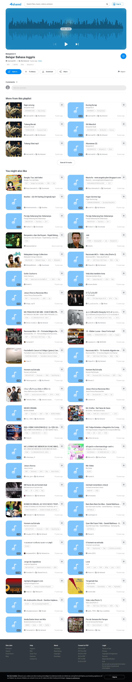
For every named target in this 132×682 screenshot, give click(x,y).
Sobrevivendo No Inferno (44, 567)
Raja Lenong (41, 111)
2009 (40, 625)
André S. (29, 284)
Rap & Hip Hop (29, 375)
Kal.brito (90, 630)
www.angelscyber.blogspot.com (96, 183)
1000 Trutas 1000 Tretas (100, 260)
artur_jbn (29, 476)
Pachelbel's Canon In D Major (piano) (50, 356)
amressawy (92, 496)
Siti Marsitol (103, 130)
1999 (100, 567)
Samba (27, 625)
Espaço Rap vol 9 (97, 279)
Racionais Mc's (35, 298)
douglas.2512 (30, 534)
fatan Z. (28, 361)
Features (33, 656)
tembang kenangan (93, 202)
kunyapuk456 (30, 553)
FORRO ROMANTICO (31, 510)
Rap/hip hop (29, 221)
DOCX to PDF (82, 654)
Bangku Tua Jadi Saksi (37, 183)
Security (105, 656)
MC (94, 433)
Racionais (39, 375)
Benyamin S (90, 111)
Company (57, 648)
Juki (106, 241)
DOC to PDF (81, 648)
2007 (41, 414)
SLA (103, 661)
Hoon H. (90, 572)
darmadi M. (12, 61)
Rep (88, 625)
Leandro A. (91, 399)
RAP (26, 414)
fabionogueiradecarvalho (31, 380)
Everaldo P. (29, 572)
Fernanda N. (30, 630)
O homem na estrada (114, 548)
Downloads (45, 188)
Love (94, 567)
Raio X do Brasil (97, 625)
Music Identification (108, 659)
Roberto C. (29, 496)
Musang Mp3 (98, 241)
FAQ (31, 651)
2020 (26, 241)
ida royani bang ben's (109, 202)
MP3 (8, 64)
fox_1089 (29, 419)
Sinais (34, 625)
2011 (109, 183)
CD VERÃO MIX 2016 (103, 452)
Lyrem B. (91, 323)
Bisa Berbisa (101, 586)
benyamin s (30, 64)
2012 (110, 335)
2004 (106, 279)
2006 (111, 260)
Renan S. (91, 534)
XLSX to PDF (82, 661)
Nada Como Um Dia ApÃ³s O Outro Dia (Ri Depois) (40, 279)
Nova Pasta (102, 457)
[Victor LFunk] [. (31, 323)
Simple (44, 611)
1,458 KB (15, 64)
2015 (49, 260)
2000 (47, 375)
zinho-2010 (91, 553)
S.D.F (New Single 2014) (99, 298)
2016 (113, 452)
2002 (53, 279)
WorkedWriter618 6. (31, 265)
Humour (111, 130)
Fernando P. (30, 342)
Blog (7, 656)
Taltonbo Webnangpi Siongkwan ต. (31, 399)
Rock (27, 394)
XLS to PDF (81, 656)
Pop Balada (91, 586)
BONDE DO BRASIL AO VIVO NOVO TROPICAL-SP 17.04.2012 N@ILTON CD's (49, 510)
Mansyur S (38, 592)
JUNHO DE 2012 (36, 433)
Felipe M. (91, 265)
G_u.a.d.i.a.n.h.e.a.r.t (93, 303)
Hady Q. (28, 592)
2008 (44, 298)
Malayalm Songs (40, 260)
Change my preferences (73, 678)
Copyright (57, 654)
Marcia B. (91, 457)
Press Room (10, 654)
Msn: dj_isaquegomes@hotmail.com (41, 604)
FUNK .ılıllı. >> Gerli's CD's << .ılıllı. (102, 414)
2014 (110, 298)
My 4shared (25, 61)
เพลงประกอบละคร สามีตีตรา (39, 394)
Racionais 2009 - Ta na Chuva (101, 375)
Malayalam (28, 260)
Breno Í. (90, 419)
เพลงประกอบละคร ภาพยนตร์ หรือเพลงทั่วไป (47, 399)
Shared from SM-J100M (43, 572)
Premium (9, 648)
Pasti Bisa (39, 221)
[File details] (14, 110)
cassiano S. (91, 342)
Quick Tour (33, 654)
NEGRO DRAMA (55, 414)
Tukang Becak (29, 130)
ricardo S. (91, 476)
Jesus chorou (55, 471)
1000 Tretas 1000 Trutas (38, 337)
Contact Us (33, 659)
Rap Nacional (96, 548)
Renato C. (91, 380)
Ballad (89, 317)
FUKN (88, 433)
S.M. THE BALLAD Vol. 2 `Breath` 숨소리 (104, 317)
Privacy (104, 651)
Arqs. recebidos (105, 611)
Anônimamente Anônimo (31, 207)
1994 (109, 586)
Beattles (44, 207)
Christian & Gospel (31, 356)
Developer (57, 656)
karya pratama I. (31, 246)
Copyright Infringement (109, 654)
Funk (26, 317)
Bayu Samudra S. (31, 188)
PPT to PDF (81, 659)
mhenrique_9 (30, 457)
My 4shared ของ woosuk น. (45, 553)
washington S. (92, 515)
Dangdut (28, 586)
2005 (96, 490)
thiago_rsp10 (30, 303)
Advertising (57, 651)
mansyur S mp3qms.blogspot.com (43, 586)
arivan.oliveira (92, 284)
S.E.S (118, 567)
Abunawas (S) (91, 149)
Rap (88, 260)
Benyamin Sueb (30, 111)
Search (8, 651)
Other (22, 64)
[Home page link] (15, 4)
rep (26, 298)
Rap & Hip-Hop (29, 567)
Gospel (89, 335)
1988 (48, 183)
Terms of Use (106, 648)
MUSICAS (103, 342)
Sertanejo (90, 510)
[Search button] (107, 4)
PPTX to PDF (82, 651)
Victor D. (28, 438)
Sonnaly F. (29, 515)
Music (105, 303)
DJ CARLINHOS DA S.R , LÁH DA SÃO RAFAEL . (41, 317)
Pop (26, 183)
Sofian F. (29, 227)
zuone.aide (91, 592)
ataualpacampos (31, 611)
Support (32, 648)
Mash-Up (89, 490)
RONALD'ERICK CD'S (100, 335)
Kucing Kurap (101, 111)
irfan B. (90, 246)
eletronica (90, 452)
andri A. (90, 207)
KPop (88, 567)
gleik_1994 (91, 611)
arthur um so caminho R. (93, 438)
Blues (110, 149)
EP (31, 490)
